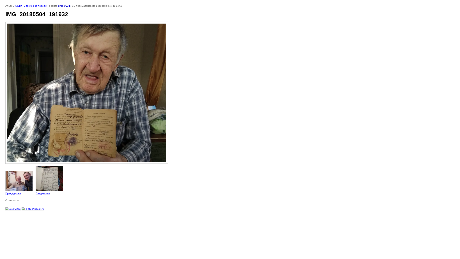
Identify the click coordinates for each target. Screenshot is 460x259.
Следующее (43, 193)
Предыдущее (13, 193)
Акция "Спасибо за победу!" (31, 5)
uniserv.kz (64, 5)
